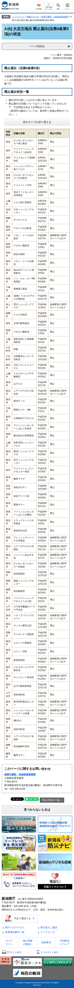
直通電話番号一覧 (14, 932)
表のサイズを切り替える (37, 122)
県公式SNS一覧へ (52, 800)
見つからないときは (37, 809)
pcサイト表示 (14, 952)
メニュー (67, 6)
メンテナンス (47, 932)
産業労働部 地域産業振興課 (54, 17)
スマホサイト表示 (49, 952)
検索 (58, 6)
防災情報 (39, 6)
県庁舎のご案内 (48, 927)
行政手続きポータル (48, 6)
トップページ (18, 17)
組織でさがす (33, 17)
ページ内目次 (37, 46)
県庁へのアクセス (14, 927)
